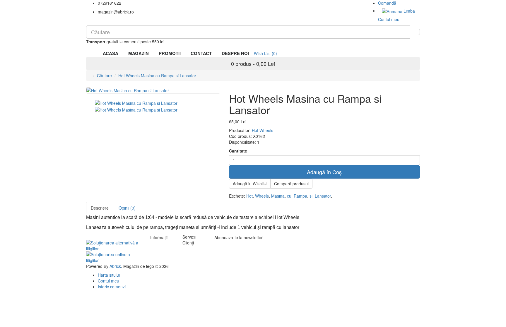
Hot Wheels (262, 130)
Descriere (100, 208)
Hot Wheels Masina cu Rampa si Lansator (157, 75)
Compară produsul (291, 183)
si (311, 196)
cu (289, 196)
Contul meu (108, 281)
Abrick (115, 266)
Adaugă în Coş (324, 172)
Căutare (104, 75)
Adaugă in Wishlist (250, 183)
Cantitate (238, 151)
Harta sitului (109, 275)
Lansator (323, 196)
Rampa (300, 196)
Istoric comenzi (112, 287)
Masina (278, 196)
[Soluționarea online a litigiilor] (113, 257)
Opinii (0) (127, 208)
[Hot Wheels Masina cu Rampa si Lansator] (136, 102)
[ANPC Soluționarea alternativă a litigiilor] (113, 245)
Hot (249, 196)
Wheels (262, 196)
